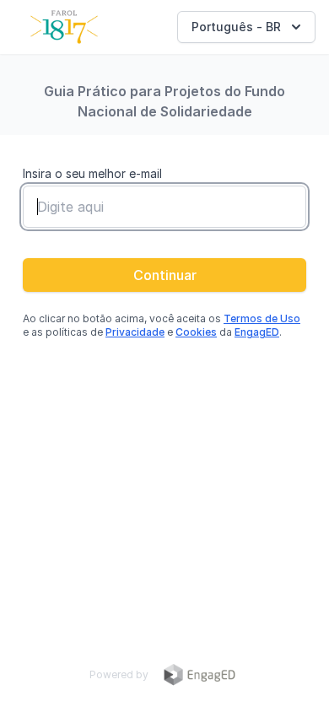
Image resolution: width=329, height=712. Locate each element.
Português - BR (236, 26)
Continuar (165, 275)
